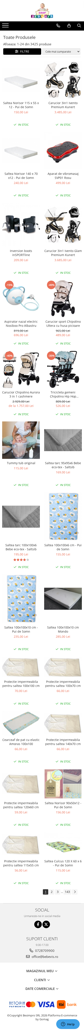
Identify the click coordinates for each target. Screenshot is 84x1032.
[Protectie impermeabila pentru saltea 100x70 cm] (63, 667)
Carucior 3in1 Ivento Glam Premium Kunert (63, 253)
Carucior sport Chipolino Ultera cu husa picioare (63, 323)
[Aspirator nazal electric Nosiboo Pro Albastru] (21, 298)
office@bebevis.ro (44, 956)
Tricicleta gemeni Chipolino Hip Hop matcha (63, 394)
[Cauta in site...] (79, 25)
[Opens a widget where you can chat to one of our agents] (68, 1024)
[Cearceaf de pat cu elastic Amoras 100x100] (21, 723)
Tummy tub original (21, 463)
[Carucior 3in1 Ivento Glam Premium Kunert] (63, 224)
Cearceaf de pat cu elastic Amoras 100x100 (21, 742)
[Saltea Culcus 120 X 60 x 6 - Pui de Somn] (63, 844)
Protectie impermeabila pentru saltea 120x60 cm (21, 805)
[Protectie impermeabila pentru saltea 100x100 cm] (21, 667)
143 (67, 892)
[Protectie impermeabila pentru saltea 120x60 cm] (21, 783)
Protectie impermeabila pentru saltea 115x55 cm (21, 863)
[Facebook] (38, 924)
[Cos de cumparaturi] (69, 25)
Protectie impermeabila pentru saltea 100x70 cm (63, 684)
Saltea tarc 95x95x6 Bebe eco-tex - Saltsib (63, 465)
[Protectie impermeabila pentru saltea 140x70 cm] (63, 723)
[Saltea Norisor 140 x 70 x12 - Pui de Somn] (21, 150)
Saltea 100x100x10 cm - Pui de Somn (21, 629)
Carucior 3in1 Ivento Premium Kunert (63, 105)
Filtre (23, 51)
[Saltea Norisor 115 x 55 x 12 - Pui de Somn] (21, 80)
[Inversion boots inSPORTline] (21, 225)
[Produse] (6, 27)
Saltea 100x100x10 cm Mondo (63, 629)
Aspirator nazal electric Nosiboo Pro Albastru (21, 323)
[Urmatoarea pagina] (75, 892)
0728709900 (44, 950)
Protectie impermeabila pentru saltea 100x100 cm (21, 684)
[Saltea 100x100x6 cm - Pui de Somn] (63, 516)
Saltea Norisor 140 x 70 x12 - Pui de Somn (21, 176)
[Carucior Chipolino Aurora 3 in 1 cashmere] (21, 369)
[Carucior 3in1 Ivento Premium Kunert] (63, 80)
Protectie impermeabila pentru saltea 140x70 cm (63, 742)
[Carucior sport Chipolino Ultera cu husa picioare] (63, 298)
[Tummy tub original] (21, 440)
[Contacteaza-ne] (58, 25)
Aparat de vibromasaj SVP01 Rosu (63, 176)
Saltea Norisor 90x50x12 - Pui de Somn (63, 805)
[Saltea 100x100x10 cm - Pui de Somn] (21, 598)
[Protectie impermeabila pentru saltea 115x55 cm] (21, 844)
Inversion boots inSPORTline (21, 253)
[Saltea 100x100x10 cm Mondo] (63, 599)
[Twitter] (46, 924)
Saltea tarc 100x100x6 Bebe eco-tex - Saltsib (21, 547)
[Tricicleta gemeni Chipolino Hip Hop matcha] (63, 369)
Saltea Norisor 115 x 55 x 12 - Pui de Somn (21, 105)
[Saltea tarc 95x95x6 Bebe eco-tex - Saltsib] (63, 440)
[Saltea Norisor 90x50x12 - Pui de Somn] (63, 784)
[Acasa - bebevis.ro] (42, 10)
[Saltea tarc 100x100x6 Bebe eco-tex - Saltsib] (21, 517)
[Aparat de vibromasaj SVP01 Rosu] (63, 150)
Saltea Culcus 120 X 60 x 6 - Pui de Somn (63, 863)
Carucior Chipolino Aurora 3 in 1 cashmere (21, 394)
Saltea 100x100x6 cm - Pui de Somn (63, 547)
